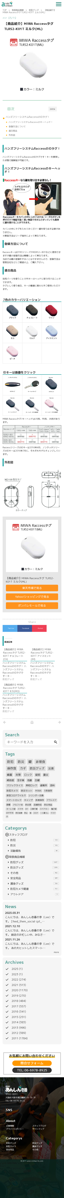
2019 (15, 995)
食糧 (8, 804)
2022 (15, 979)
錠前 (37, 775)
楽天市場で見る (32, 588)
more (56, 952)
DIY (26, 809)
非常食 (40, 762)
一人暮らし (44, 813)
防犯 (10, 761)
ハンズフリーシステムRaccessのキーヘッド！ (31, 122)
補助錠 (10, 780)
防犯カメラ (12, 790)
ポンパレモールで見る (32, 605)
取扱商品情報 (18, 10)
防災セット (26, 790)
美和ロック (31, 785)
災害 (51, 768)
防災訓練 (19, 813)
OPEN (52, 109)
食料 (52, 785)
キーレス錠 (10, 809)
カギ (23, 768)
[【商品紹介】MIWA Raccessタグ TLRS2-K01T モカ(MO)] (16, 698)
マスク (53, 813)
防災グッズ (37, 768)
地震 (29, 780)
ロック (28, 775)
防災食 (28, 804)
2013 (15, 1027)
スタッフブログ (16, 834)
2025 (15, 969)
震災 (45, 775)
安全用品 (31, 878)
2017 (15, 1006)
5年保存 (48, 790)
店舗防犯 (38, 804)
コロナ (35, 813)
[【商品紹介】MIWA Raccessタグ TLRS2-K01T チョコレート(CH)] (16, 664)
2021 (15, 985)
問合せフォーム (32, 1063)
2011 (15, 1038)
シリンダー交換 (36, 795)
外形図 (12, 135)
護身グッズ (31, 883)
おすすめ (9, 813)
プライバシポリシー (15, 1129)
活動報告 (31, 850)
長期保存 (39, 800)
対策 (18, 775)
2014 (15, 1022)
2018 (15, 1001)
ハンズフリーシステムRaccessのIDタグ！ (28, 117)
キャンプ (28, 800)
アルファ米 (18, 804)
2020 (15, 990)
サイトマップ (38, 1129)
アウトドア (51, 800)
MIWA (38, 790)
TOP (5, 10)
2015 (15, 1017)
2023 (15, 974)
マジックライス (15, 785)
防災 (21, 761)
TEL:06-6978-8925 (32, 1070)
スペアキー (44, 809)
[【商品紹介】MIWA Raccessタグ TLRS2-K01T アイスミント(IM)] (44, 664)
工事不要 (34, 809)
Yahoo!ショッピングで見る (32, 597)
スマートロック (14, 800)
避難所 (43, 785)
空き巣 (20, 780)
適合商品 (13, 130)
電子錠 (54, 809)
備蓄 (9, 775)
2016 (15, 1011)
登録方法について (17, 126)
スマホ (20, 809)
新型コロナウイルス (16, 795)
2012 (15, 1033)
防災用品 (48, 804)
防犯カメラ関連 (31, 889)
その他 (31, 873)
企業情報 (10, 1125)
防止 (26, 813)
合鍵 (37, 780)
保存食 (11, 768)
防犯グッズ (34, 10)
